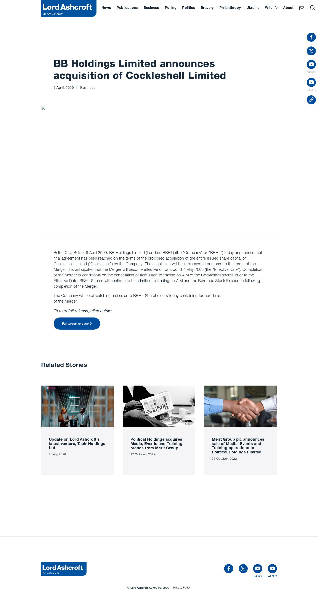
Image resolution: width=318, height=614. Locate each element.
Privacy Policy (182, 587)
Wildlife (271, 8)
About (288, 8)
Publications (127, 8)
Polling (171, 8)
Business (151, 8)
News (106, 8)
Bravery (207, 8)
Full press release (75, 323)
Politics (188, 8)
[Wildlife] (272, 568)
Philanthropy (230, 8)
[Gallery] (257, 568)
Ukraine (253, 8)
